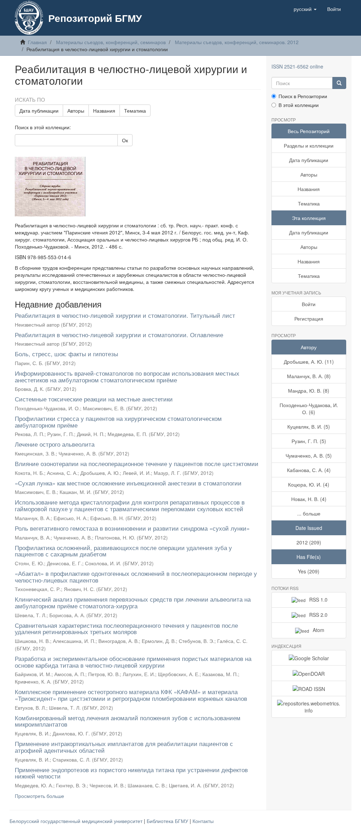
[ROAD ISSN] (309, 688)
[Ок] (339, 83)
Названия (104, 110)
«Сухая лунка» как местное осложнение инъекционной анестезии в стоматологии (128, 482)
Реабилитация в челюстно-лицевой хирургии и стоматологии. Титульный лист (125, 315)
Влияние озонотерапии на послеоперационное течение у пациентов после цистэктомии (136, 463)
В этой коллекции (299, 104)
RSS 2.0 (318, 614)
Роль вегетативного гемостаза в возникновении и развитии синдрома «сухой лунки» (132, 528)
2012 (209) (308, 542)
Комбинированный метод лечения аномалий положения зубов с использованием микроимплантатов (127, 721)
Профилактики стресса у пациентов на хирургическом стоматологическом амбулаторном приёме (118, 421)
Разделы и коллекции (309, 145)
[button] (305, 9)
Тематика (135, 110)
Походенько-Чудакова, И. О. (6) (309, 408)
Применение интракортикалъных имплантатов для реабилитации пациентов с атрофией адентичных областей (124, 747)
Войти (309, 304)
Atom (318, 629)
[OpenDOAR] (309, 673)
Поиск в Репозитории (303, 96)
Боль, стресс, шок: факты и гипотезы (66, 353)
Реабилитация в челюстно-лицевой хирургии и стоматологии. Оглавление (119, 334)
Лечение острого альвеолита (54, 444)
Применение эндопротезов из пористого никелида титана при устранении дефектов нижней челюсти (131, 773)
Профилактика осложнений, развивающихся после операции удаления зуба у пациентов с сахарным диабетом (123, 551)
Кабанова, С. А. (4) (309, 469)
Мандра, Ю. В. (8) (308, 390)
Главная (37, 42)
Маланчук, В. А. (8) (309, 376)
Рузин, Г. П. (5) (309, 441)
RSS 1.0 (318, 599)
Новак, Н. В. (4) (308, 498)
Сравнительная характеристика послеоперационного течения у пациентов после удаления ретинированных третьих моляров (126, 628)
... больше (308, 513)
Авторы (75, 110)
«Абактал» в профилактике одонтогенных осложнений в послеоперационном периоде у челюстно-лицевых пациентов (136, 576)
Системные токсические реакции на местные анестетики (94, 398)
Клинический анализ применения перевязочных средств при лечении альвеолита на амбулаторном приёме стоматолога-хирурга (133, 602)
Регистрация (308, 318)
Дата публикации (39, 110)
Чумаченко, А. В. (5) (309, 455)
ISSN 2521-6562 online (297, 66)
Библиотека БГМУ (168, 820)
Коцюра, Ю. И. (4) (308, 484)
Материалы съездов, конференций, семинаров (111, 42)
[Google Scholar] (309, 658)
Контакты (203, 820)
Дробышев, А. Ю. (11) (309, 361)
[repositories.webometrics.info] (309, 707)
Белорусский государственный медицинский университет (77, 820)
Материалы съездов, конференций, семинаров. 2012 (237, 42)
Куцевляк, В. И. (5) (308, 426)
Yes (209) (308, 571)
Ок (125, 140)
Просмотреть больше (39, 795)
